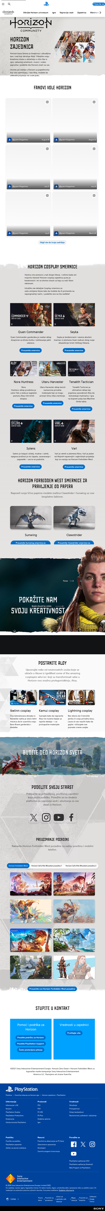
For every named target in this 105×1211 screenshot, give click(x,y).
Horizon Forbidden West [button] (18, 866)
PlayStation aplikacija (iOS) (79, 1161)
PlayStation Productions (15, 1115)
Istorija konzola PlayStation (16, 1122)
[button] (52, 242)
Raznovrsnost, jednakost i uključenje (83, 1115)
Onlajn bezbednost (76, 1112)
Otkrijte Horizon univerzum (35, 12)
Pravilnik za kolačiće (83, 1199)
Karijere (8, 1109)
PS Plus (40, 1115)
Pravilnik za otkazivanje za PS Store (51, 1141)
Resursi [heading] (41, 1137)
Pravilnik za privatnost (49, 1199)
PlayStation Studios (13, 1112)
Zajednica (81, 12)
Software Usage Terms (93, 1199)
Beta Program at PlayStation (79, 1168)
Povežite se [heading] (74, 1137)
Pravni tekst (40, 1199)
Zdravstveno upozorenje (47, 1144)
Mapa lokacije (74, 1199)
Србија (13, 1199)
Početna (9, 1095)
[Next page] (100, 12)
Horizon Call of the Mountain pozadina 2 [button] (81, 866)
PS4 (39, 1109)
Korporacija (10, 1119)
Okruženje (73, 1105)
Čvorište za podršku (13, 1141)
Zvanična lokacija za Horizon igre (27, 1095)
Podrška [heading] (9, 1137)
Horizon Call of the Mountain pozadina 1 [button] (46, 866)
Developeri (42, 1148)
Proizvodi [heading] (42, 1101)
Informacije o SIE (12, 1105)
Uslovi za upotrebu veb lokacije (61, 1199)
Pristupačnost (74, 1109)
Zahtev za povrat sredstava (16, 1148)
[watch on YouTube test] (31, 702)
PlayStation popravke (14, 1144)
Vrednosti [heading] (73, 1101)
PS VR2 (40, 1112)
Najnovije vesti (66, 12)
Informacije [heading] (11, 1101)
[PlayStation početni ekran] (46, 4)
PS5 (39, 1105)
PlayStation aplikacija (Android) (81, 1164)
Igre (54, 12)
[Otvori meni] (3, 4)
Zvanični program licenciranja (49, 1151)
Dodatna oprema (44, 1119)
